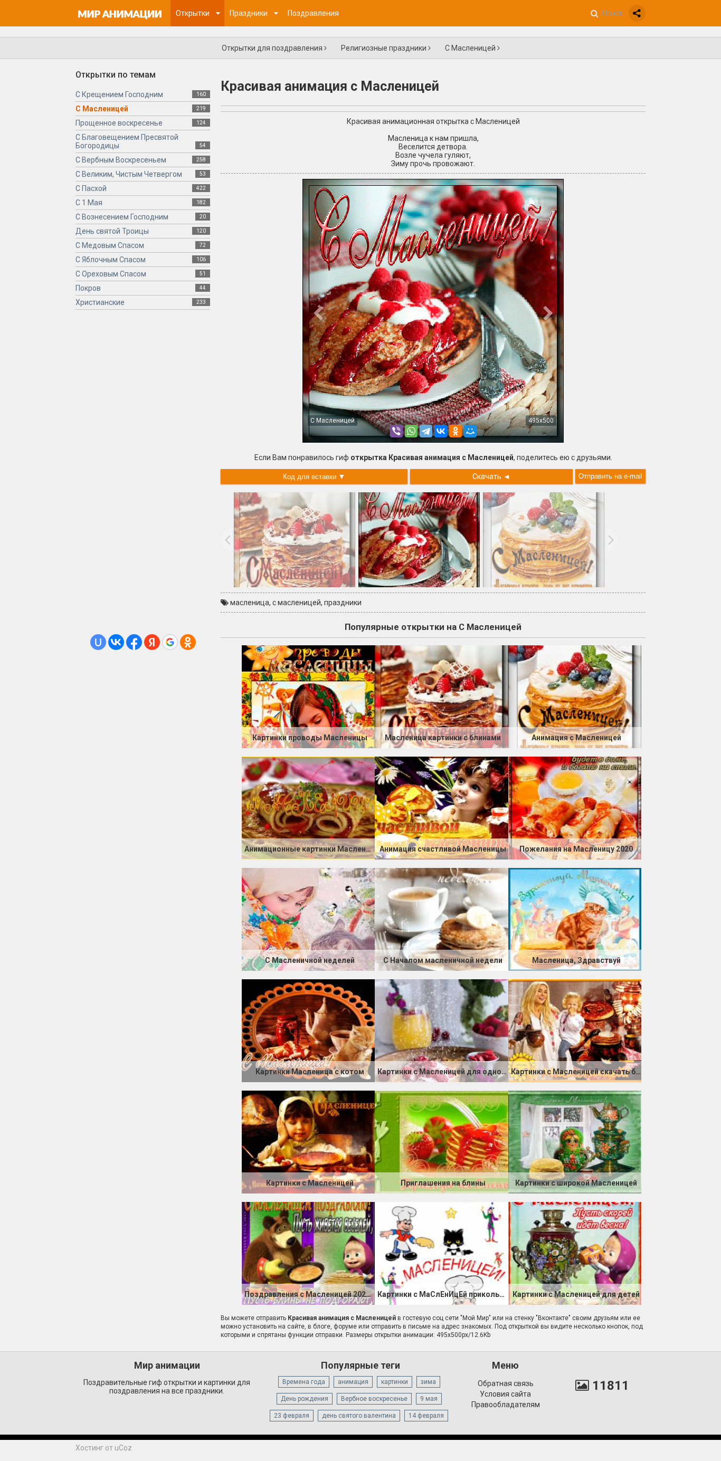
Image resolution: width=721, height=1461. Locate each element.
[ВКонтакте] (440, 431)
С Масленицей (471, 48)
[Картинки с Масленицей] (308, 1141)
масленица (249, 602)
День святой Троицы (112, 231)
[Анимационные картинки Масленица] (308, 807)
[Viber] (396, 431)
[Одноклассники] (455, 431)
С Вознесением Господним (121, 217)
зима (428, 1382)
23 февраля (291, 1415)
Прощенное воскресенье (119, 123)
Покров (88, 288)
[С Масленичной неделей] (308, 918)
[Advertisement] (142, 476)
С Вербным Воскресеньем (120, 160)
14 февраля (426, 1415)
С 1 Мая (88, 202)
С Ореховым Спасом (110, 274)
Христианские (100, 302)
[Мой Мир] (470, 431)
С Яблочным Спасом (110, 259)
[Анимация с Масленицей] (574, 696)
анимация (353, 1382)
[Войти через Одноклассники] (188, 642)
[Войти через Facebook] (134, 642)
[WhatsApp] (411, 431)
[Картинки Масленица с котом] (308, 1030)
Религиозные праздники (384, 48)
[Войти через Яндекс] (152, 642)
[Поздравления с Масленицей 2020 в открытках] (308, 1252)
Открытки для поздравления (273, 48)
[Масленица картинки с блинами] (441, 696)
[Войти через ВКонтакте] (116, 642)
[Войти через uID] (98, 642)
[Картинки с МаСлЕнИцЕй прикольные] (441, 1252)
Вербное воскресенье (374, 1398)
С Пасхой (91, 188)
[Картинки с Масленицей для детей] (574, 1252)
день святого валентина (359, 1415)
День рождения (304, 1398)
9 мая (429, 1398)
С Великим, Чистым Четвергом (128, 174)
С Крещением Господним (119, 94)
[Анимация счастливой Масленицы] (441, 807)
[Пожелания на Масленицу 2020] (574, 807)
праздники (343, 602)
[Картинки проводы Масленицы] (308, 696)
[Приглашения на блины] (441, 1141)
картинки (394, 1382)
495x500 (541, 420)
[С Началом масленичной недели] (441, 918)
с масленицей (296, 602)
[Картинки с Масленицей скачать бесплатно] (574, 1030)
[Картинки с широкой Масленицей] (574, 1141)
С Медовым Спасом (109, 245)
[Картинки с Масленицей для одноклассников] (441, 1030)
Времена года (303, 1382)
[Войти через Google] (170, 642)
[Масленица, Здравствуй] (574, 918)
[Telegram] (426, 431)
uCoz (123, 1448)
